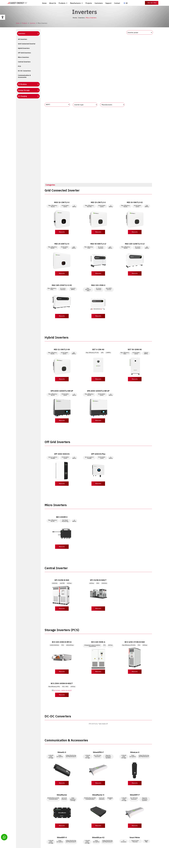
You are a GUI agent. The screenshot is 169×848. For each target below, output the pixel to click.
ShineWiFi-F (135, 795)
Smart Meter (135, 837)
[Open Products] (66, 3)
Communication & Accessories (24, 76)
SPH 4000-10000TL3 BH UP (62, 391)
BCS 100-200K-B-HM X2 (62, 642)
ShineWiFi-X (62, 837)
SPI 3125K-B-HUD (61, 580)
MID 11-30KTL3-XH (62, 349)
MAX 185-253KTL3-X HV (62, 285)
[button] (2, 17)
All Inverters (22, 39)
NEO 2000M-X (61, 517)
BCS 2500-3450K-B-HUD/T (62, 683)
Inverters (81, 18)
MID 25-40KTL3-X (61, 244)
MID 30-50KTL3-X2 (135, 202)
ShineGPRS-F (98, 752)
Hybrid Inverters (24, 48)
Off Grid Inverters (24, 53)
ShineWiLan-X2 (98, 837)
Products (24, 23)
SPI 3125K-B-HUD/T (98, 580)
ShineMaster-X (98, 795)
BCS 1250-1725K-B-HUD (135, 642)
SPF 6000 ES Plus (98, 454)
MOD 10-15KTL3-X (61, 202)
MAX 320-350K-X (98, 285)
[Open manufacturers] (82, 3)
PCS (19, 66)
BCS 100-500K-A (98, 642)
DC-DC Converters (24, 71)
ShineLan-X (134, 752)
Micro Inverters (23, 57)
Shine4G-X (62, 752)
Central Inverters (24, 62)
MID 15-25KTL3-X (98, 202)
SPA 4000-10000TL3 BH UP (98, 391)
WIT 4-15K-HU (98, 349)
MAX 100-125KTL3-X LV (135, 244)
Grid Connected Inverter (26, 44)
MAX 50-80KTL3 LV (98, 244)
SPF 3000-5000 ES (62, 454)
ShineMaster (62, 795)
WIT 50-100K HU (135, 349)
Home (75, 18)
